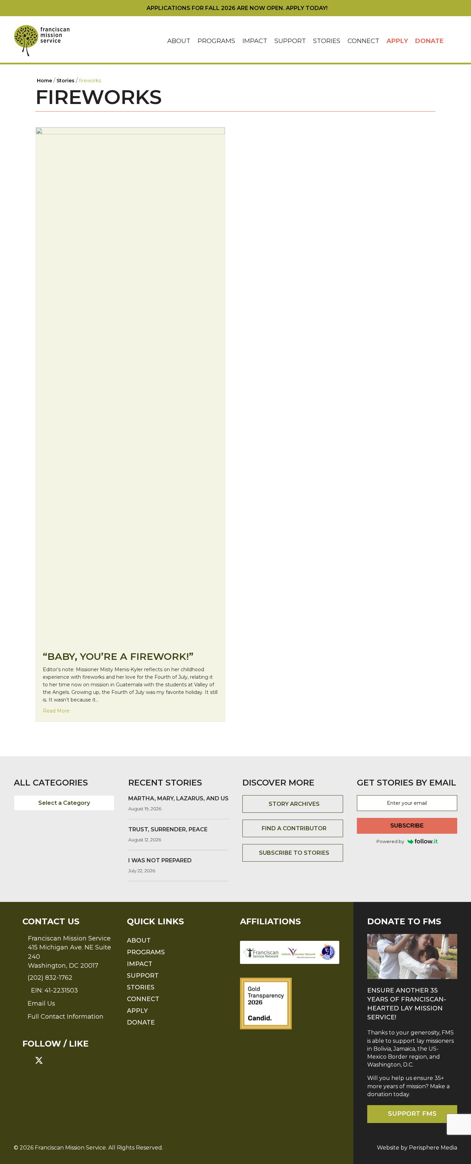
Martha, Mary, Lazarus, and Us (178, 798)
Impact (254, 41)
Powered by (390, 841)
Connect (363, 41)
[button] (452, 41)
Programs (216, 41)
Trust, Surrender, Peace (168, 829)
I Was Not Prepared (160, 860)
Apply (397, 41)
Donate (429, 41)
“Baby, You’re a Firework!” (118, 656)
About (178, 41)
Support (290, 41)
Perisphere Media (433, 1147)
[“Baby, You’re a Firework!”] (130, 385)
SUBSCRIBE (407, 826)
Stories (326, 41)
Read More (56, 710)
